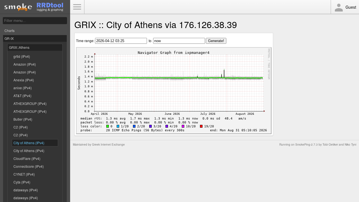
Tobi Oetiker (330, 144)
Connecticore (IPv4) (28, 166)
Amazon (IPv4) (24, 64)
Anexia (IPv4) (23, 79)
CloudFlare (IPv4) (26, 158)
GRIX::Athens (19, 47)
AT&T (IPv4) (22, 95)
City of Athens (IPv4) (28, 142)
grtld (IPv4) (21, 56)
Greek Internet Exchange (108, 144)
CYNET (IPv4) (24, 174)
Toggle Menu (77, 7)
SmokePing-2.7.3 (306, 144)
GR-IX (9, 38)
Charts (9, 30)
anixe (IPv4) (22, 87)
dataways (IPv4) (25, 189)
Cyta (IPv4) (21, 182)
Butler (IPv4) (22, 119)
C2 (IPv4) (20, 127)
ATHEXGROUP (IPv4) (30, 103)
